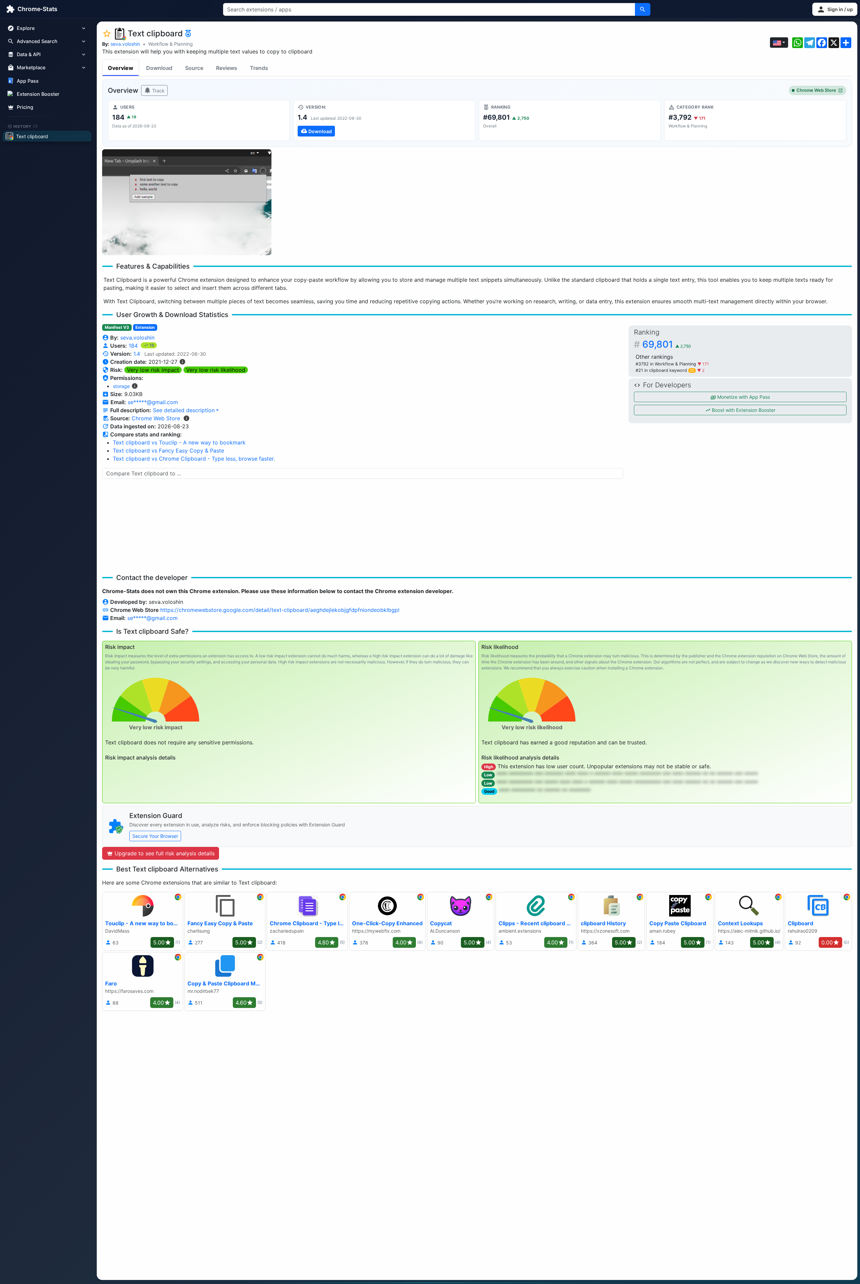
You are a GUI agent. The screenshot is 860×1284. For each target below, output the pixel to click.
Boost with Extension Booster (743, 410)
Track (158, 90)
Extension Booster (38, 94)
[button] (834, 9)
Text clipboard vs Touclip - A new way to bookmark (179, 442)
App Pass (28, 81)
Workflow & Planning (170, 44)
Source (194, 68)
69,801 (666, 344)
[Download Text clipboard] (384, 120)
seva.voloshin (125, 44)
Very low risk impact (153, 369)
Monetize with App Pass (743, 397)
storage (121, 386)
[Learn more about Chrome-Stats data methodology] (186, 418)
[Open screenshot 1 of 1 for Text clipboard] (186, 202)
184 (134, 345)
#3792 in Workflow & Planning (666, 363)
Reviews (226, 68)
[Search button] (642, 9)
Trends (259, 68)
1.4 (136, 353)
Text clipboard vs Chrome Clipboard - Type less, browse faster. (194, 458)
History (25, 126)
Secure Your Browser (155, 836)
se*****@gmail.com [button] (153, 402)
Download (159, 68)
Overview (120, 68)
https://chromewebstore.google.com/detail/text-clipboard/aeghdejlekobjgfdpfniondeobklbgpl (279, 610)
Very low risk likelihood (215, 369)
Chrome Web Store (816, 90)
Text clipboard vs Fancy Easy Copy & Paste (168, 450)
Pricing (25, 107)
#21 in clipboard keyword (665, 370)
